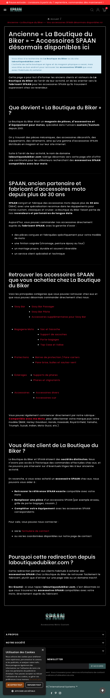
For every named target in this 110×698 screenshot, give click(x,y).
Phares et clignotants (46, 380)
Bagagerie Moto (24, 329)
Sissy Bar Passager (43, 306)
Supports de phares (45, 375)
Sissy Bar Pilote (41, 311)
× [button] (43, 650)
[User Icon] (98, 9)
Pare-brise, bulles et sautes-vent (55, 362)
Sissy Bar (19, 306)
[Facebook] (51, 693)
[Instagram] (60, 693)
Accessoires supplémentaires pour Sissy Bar (59, 316)
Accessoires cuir (46, 397)
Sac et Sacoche (50, 329)
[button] (24, 691)
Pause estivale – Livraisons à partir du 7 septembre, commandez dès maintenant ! (56, 2)
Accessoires (22, 392)
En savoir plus (35, 679)
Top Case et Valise (52, 344)
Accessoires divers (47, 392)
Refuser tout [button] (34, 685)
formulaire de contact (35, 531)
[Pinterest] (56, 693)
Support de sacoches (53, 334)
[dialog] (24, 671)
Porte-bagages (49, 339)
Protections (21, 357)
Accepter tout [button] (15, 685)
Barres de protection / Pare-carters (57, 357)
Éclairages (20, 375)
